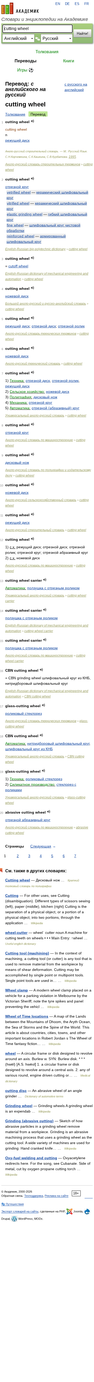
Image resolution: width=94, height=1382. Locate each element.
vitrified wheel (18, 203)
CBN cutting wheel (37, 696)
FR (86, 4)
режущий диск (17, 140)
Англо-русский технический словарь (32, 363)
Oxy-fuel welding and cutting (31, 1158)
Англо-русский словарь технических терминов (40, 333)
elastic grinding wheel (24, 214)
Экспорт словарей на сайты (19, 1211)
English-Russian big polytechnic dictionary (35, 249)
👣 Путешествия (12, 1204)
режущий (13, 326)
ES (77, 4)
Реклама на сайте (56, 1195)
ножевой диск (16, 296)
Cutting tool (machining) (27, 953)
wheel (10, 1053)
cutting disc (16, 1091)
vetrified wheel (19, 192)
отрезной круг (17, 187)
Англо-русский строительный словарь (34, 530)
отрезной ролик (71, 326)
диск (26, 326)
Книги (68, 61)
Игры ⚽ (25, 70)
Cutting (12, 895)
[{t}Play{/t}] (32, 121)
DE (67, 4)
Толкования (47, 52)
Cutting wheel (17, 880)
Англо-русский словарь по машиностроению (39, 440)
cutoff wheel (18, 266)
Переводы (26, 61)
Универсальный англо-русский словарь (34, 415)
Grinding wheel (18, 1106)
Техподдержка (33, 1195)
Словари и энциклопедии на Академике (44, 19)
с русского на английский (75, 87)
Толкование (15, 114)
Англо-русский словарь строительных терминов (42, 164)
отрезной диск (44, 326)
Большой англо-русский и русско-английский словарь (45, 303)
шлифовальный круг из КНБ (29, 749)
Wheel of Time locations (26, 1016)
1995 (72, 157)
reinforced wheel (20, 236)
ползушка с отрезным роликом (53, 588)
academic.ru (20, 8)
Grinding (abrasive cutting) (29, 1121)
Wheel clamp (16, 990)
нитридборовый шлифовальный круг (58, 743)
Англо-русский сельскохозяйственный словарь (40, 500)
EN (57, 4)
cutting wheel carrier (38, 631)
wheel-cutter (16, 932)
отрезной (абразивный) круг (55, 408)
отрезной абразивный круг (27, 820)
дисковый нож (45, 397)
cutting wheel (78, 249)
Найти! (82, 33)
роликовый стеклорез (23, 713)
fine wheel (15, 225)
